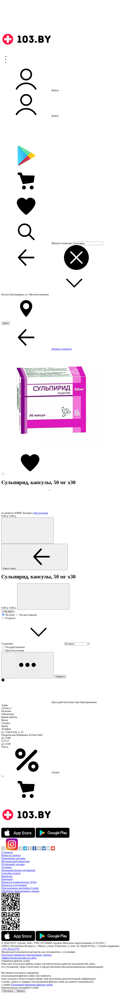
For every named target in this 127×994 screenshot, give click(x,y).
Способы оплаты (11, 873)
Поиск (11, 56)
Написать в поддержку (14, 885)
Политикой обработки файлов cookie (32, 984)
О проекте (7, 852)
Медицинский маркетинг (15, 861)
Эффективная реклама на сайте (19, 957)
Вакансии (6, 876)
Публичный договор (13, 864)
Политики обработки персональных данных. (26, 954)
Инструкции (15, 62)
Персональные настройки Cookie (20, 888)
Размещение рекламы (13, 858)
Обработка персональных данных (20, 891)
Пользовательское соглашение (18, 870)
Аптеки (12, 59)
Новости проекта (11, 855)
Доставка (6, 867)
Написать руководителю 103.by (19, 882)
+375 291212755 (10, 949)
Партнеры (7, 879)
